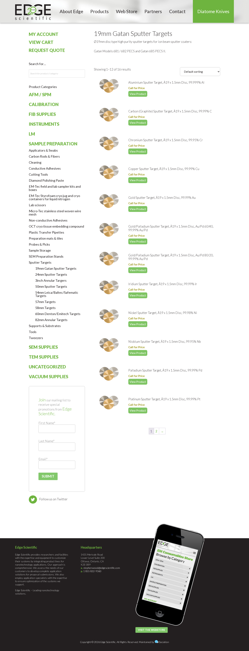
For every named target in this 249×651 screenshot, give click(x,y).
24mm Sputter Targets (51, 274)
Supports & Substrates (45, 326)
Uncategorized (47, 366)
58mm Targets (45, 308)
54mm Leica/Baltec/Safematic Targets (56, 294)
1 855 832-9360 (92, 571)
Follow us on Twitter (53, 499)
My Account (43, 34)
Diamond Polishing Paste (46, 180)
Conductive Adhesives (45, 168)
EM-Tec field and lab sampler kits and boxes (55, 188)
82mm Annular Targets (51, 320)
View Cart (41, 42)
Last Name (46, 441)
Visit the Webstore (151, 629)
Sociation (164, 642)
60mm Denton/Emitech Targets (57, 314)
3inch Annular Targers (51, 280)
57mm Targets (45, 302)
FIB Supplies (42, 114)
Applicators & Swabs (43, 150)
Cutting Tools (38, 174)
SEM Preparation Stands (46, 256)
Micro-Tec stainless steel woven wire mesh (55, 212)
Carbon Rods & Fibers (44, 156)
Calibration (44, 104)
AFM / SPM (40, 94)
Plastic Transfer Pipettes (46, 232)
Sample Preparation (53, 143)
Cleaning (35, 162)
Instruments (44, 124)
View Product (138, 93)
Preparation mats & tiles (46, 238)
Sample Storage (40, 250)
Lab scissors (37, 205)
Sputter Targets (40, 262)
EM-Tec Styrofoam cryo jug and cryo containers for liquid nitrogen (54, 197)
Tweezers (36, 338)
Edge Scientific (33, 12)
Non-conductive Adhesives (48, 220)
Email (43, 459)
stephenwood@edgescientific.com (101, 567)
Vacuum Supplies (48, 376)
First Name (46, 423)
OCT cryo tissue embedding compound (56, 226)
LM (32, 133)
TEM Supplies (43, 356)
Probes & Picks (39, 244)
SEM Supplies (43, 347)
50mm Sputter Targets (51, 286)
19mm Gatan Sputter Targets (55, 268)
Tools (32, 332)
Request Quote (47, 50)
